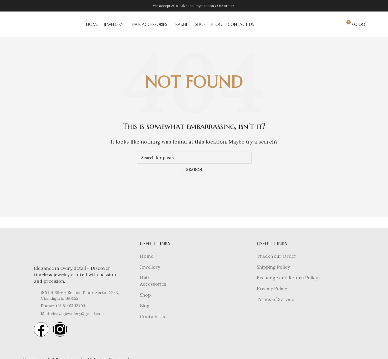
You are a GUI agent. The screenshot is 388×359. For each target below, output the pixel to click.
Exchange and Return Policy (287, 277)
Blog (145, 305)
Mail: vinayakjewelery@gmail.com (72, 313)
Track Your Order (276, 256)
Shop (145, 295)
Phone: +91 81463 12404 (63, 305)
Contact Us (152, 316)
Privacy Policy (272, 288)
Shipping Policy (273, 267)
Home (146, 256)
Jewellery (150, 267)
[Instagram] (60, 329)
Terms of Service (275, 299)
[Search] (317, 24)
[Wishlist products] (325, 24)
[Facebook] (41, 329)
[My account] (335, 24)
